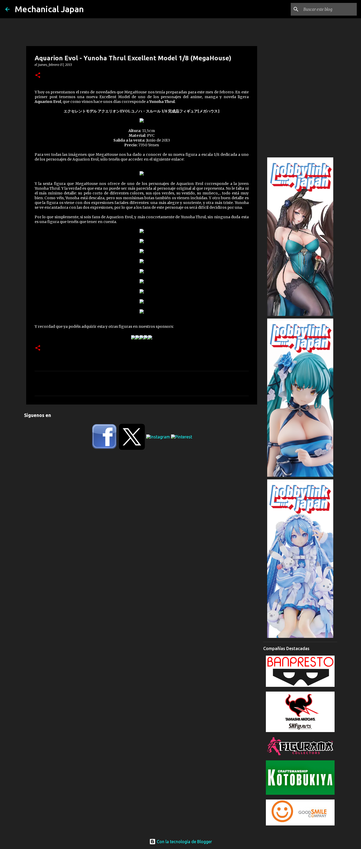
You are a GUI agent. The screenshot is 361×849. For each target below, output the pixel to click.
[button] (38, 75)
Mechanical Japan (49, 9)
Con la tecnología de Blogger (184, 841)
